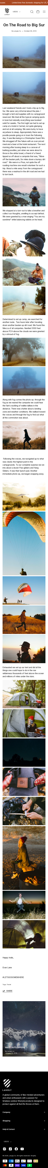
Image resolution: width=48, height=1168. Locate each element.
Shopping (6, 1121)
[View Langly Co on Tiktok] (10, 1149)
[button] (31, 11)
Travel (9, 984)
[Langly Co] (7, 11)
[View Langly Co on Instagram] (4, 1149)
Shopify (33, 1156)
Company (6, 1112)
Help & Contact (9, 1129)
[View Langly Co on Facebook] (16, 1149)
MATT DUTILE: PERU (15, 1047)
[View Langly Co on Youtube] (22, 1149)
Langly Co (12, 1156)
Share (9, 991)
